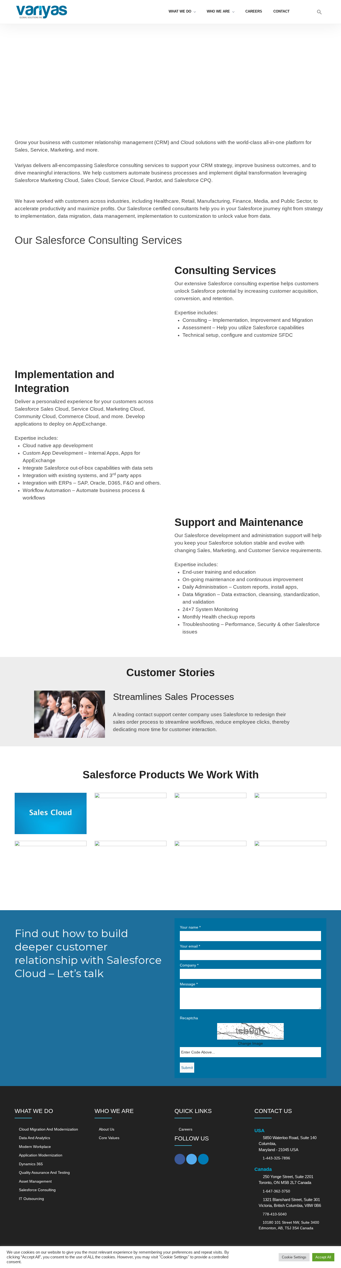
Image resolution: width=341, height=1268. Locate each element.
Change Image (250, 1043)
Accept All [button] (323, 1257)
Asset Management (35, 1181)
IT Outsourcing (31, 1198)
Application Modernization (40, 1155)
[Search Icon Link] (319, 13)
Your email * (190, 946)
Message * (189, 984)
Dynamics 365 (31, 1164)
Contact (281, 11)
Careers (253, 11)
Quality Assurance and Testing (44, 1172)
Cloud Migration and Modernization (48, 1129)
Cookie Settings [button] (294, 1257)
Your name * (190, 927)
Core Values (109, 1138)
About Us (106, 1129)
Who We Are (218, 11)
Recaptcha (189, 1018)
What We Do (180, 11)
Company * (189, 965)
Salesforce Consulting (37, 1190)
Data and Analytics (34, 1138)
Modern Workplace (35, 1146)
